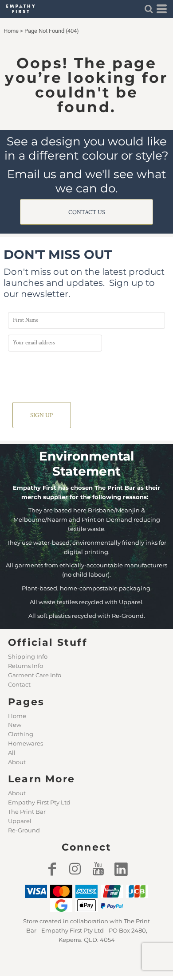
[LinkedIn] (121, 869)
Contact (19, 684)
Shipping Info (27, 656)
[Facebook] (52, 869)
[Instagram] (75, 869)
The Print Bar (27, 811)
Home (11, 30)
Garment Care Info (34, 675)
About (17, 761)
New (14, 724)
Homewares (25, 743)
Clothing (20, 734)
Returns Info (25, 665)
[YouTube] (98, 869)
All (12, 752)
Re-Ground (24, 830)
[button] (148, 8)
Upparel (19, 820)
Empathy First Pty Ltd (39, 802)
